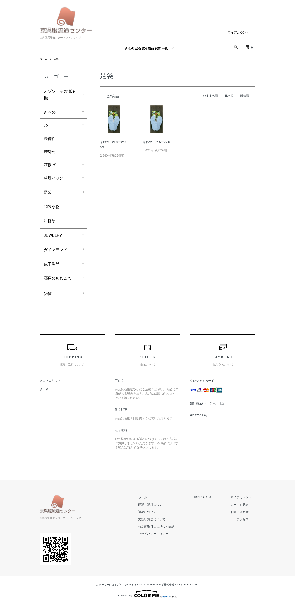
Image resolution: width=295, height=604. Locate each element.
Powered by (125, 595)
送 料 (44, 389)
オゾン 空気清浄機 (59, 94)
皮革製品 (51, 263)
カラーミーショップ (107, 584)
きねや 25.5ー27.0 (156, 142)
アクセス (242, 519)
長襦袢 (50, 138)
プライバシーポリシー (153, 533)
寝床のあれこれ (57, 278)
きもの (50, 112)
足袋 (56, 59)
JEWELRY (53, 235)
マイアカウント (238, 32)
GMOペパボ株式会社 (162, 584)
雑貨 (48, 293)
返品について (147, 512)
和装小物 (51, 206)
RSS (197, 497)
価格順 (228, 95)
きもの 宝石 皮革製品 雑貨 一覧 (146, 48)
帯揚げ (50, 164)
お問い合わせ (239, 512)
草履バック (53, 177)
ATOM (207, 497)
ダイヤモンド (55, 249)
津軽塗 (50, 220)
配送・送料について (151, 504)
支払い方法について (151, 519)
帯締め (50, 151)
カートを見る (239, 504)
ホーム (43, 59)
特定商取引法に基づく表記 (156, 526)
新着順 (244, 95)
